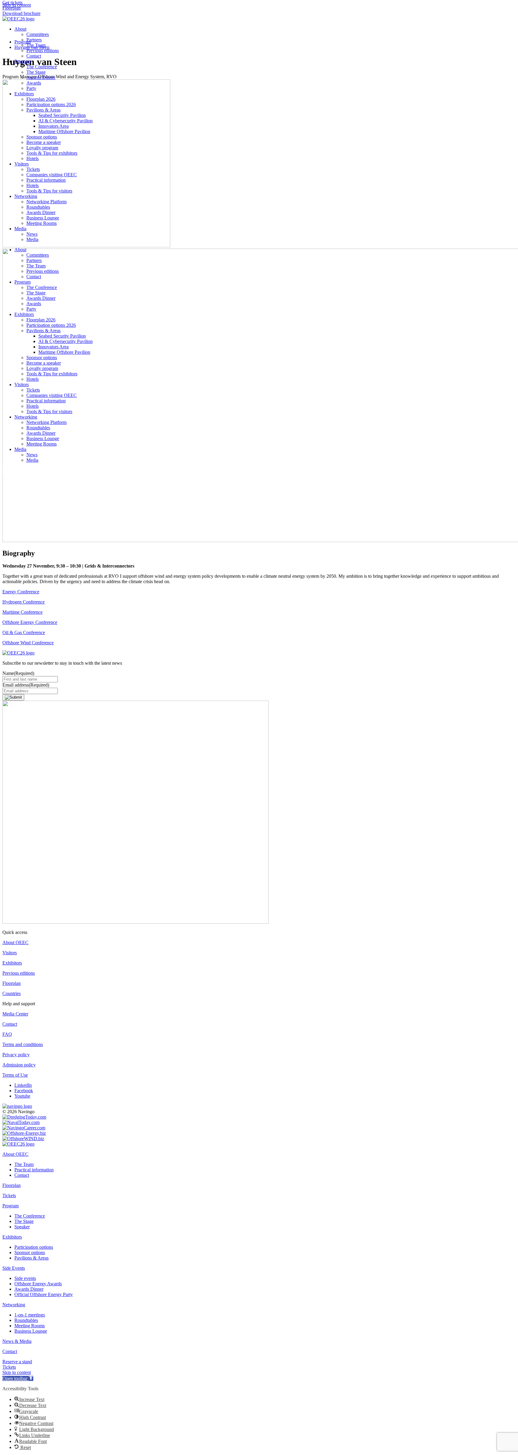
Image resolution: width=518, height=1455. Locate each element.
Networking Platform (46, 201)
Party (31, 88)
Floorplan (11, 983)
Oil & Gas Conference (23, 632)
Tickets (33, 169)
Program (22, 61)
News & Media (16, 1341)
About (20, 28)
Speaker (22, 1226)
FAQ (7, 1034)
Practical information (46, 180)
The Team (36, 45)
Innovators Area (53, 126)
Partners (34, 39)
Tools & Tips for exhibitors (51, 153)
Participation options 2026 (51, 104)
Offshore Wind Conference (28, 642)
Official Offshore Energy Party (43, 1294)
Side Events (13, 1268)
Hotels (32, 158)
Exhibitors (24, 93)
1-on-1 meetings (29, 1314)
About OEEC (15, 942)
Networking (25, 196)
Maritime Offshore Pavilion (64, 131)
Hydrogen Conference (23, 601)
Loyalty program (42, 147)
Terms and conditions (22, 1044)
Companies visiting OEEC (51, 174)
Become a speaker (43, 142)
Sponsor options (41, 136)
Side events (25, 1278)
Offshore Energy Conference (29, 622)
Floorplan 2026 (40, 99)
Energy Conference (20, 591)
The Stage (36, 72)
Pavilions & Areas (43, 109)
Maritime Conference (22, 612)
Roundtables (38, 207)
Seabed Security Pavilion (62, 115)
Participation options (33, 1247)
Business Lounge (42, 217)
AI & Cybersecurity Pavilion (65, 120)
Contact (33, 55)
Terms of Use (15, 1075)
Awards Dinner (40, 77)
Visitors (21, 163)
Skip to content (16, 1372)
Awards (33, 82)
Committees (37, 34)
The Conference (41, 66)
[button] (17, 1378)
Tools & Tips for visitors (49, 190)
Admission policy (19, 1064)
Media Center (15, 1013)
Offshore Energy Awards (38, 1283)
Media (20, 228)
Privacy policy (16, 1054)
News (31, 234)
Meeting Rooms (41, 223)
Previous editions (42, 50)
